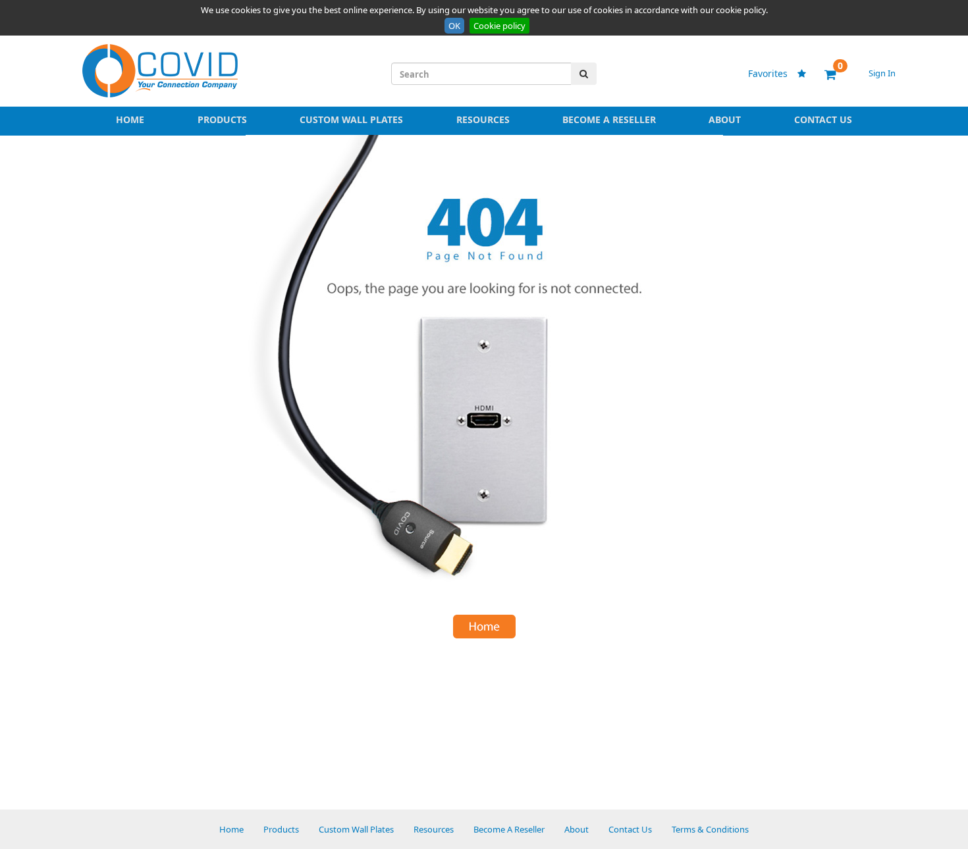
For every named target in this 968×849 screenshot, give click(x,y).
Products (222, 119)
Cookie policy (499, 26)
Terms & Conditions (710, 829)
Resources (483, 119)
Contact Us (823, 119)
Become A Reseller (609, 119)
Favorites (774, 73)
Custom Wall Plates (351, 119)
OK (454, 26)
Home (130, 119)
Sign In (882, 73)
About (725, 119)
